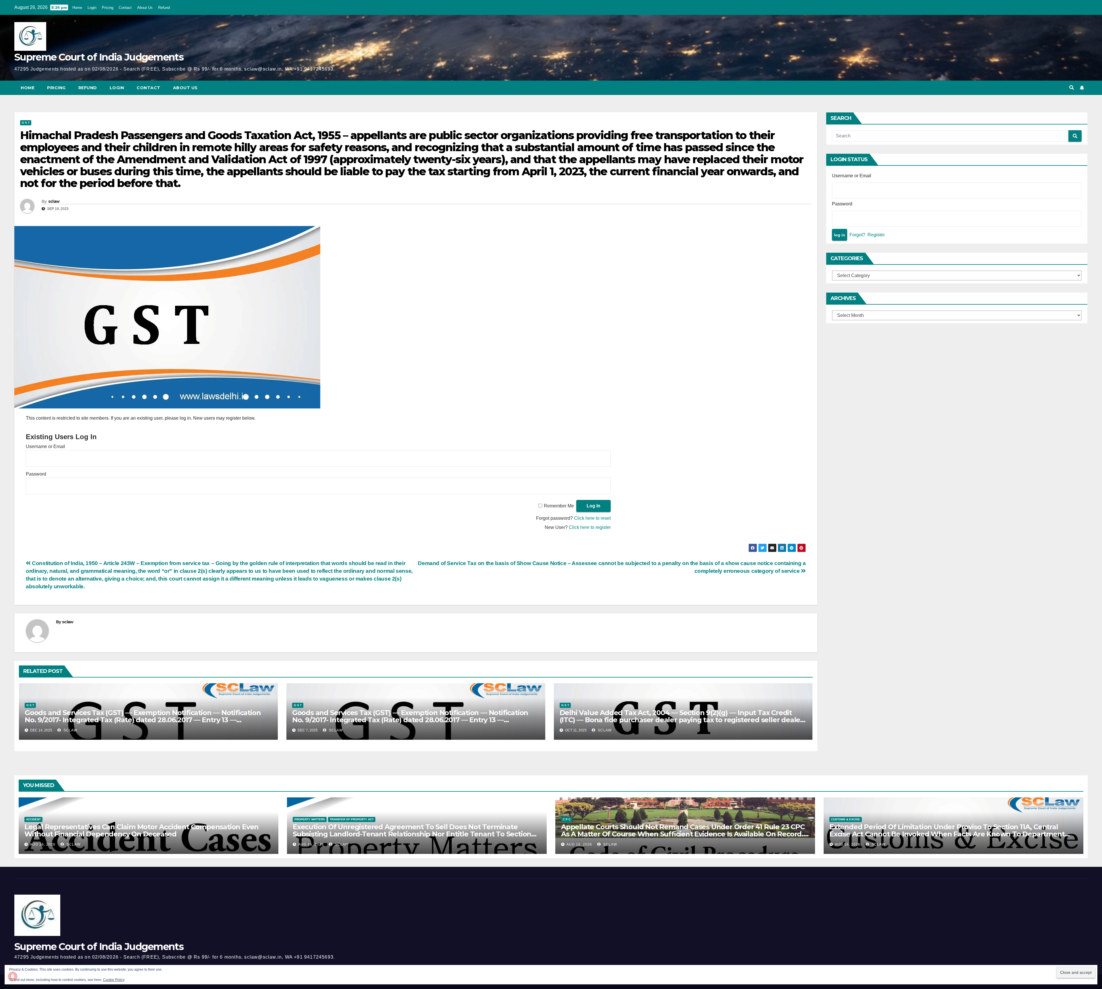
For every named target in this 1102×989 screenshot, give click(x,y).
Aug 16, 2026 (42, 844)
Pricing (107, 7)
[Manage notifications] (12, 976)
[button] (1071, 87)
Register (876, 234)
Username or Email (45, 446)
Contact (125, 7)
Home (77, 7)
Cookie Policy (114, 980)
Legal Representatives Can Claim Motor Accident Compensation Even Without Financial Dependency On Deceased (141, 830)
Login (92, 7)
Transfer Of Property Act (352, 819)
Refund (164, 7)
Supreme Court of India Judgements (98, 57)
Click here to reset (592, 518)
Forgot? (857, 234)
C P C (567, 819)
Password (36, 474)
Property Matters (309, 819)
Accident (33, 819)
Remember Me (559, 505)
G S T (26, 122)
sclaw (54, 201)
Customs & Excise (845, 819)
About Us (145, 7)
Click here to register (590, 527)
